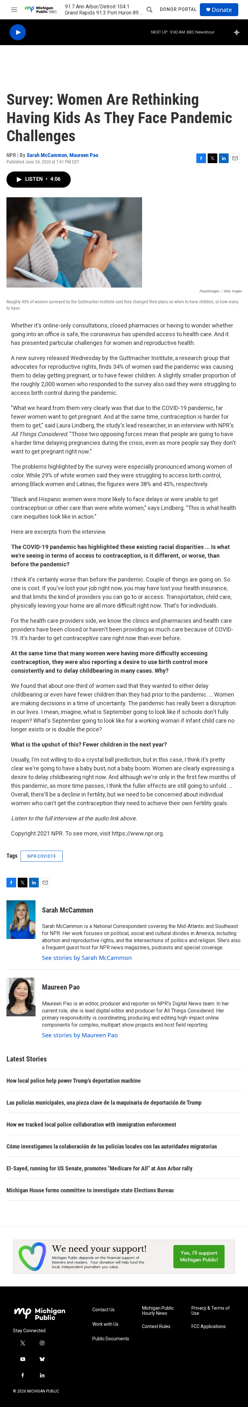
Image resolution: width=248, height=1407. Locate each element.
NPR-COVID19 (41, 856)
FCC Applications (208, 1326)
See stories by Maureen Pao (80, 1035)
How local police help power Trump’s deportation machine (73, 1080)
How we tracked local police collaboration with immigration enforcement (91, 1124)
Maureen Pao (83, 155)
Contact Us (103, 1309)
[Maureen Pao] (21, 997)
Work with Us (105, 1324)
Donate (222, 9)
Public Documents (110, 1338)
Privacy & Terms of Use (210, 1311)
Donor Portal (178, 9)
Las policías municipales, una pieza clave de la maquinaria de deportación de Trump (104, 1102)
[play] (18, 32)
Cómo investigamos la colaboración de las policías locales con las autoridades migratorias (111, 1146)
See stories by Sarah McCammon (87, 958)
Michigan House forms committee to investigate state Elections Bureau (90, 1190)
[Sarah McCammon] (21, 919)
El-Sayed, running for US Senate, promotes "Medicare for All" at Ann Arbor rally (99, 1168)
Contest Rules (156, 1326)
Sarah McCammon (47, 155)
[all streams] (238, 32)
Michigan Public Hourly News (158, 1311)
